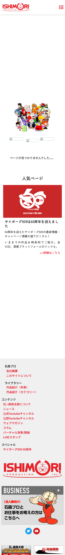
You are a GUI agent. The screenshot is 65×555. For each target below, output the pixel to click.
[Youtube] (36, 531)
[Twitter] (28, 531)
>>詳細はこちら (50, 252)
